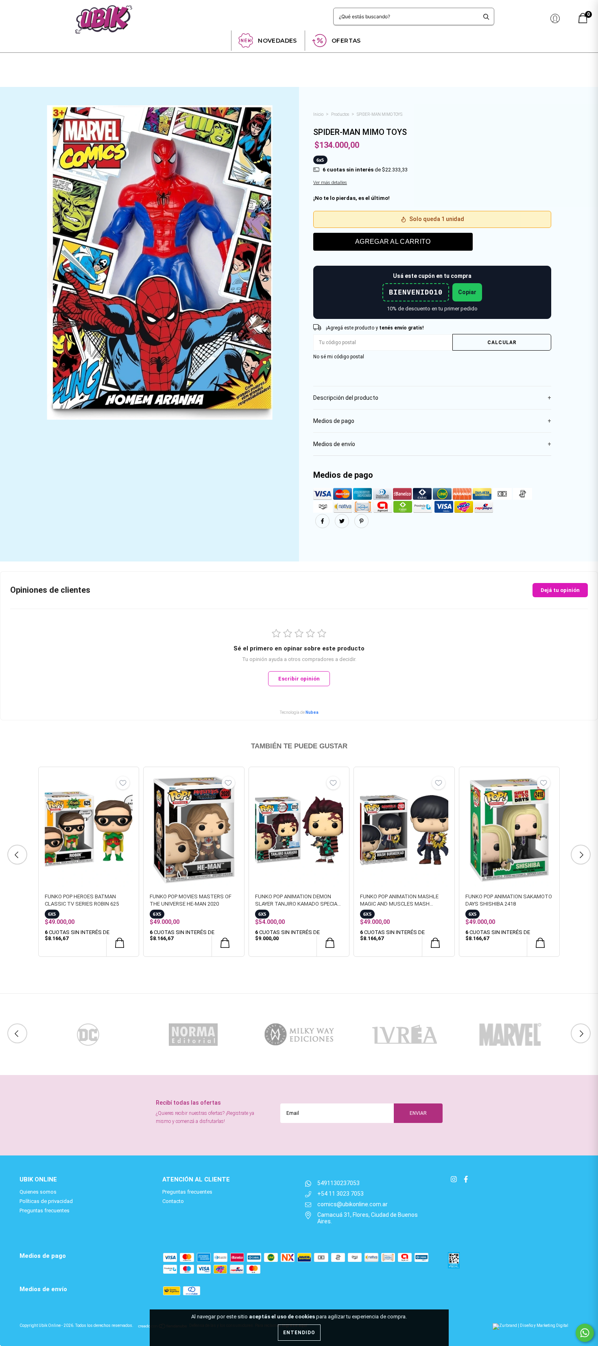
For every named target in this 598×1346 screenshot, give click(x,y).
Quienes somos (38, 1192)
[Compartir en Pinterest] (361, 526)
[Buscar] (486, 16)
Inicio (318, 114)
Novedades (277, 40)
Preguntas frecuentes (45, 1210)
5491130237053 (338, 1183)
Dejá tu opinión (560, 590)
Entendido (299, 1332)
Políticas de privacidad (46, 1201)
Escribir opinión (299, 679)
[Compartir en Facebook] (323, 526)
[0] (582, 21)
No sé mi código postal (338, 357)
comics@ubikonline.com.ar (352, 1204)
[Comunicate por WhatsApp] (585, 1333)
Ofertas (346, 40)
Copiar (467, 292)
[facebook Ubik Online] (466, 1179)
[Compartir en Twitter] (342, 526)
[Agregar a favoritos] (122, 782)
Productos (340, 114)
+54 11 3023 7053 (340, 1193)
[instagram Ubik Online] (454, 1179)
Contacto (173, 1201)
